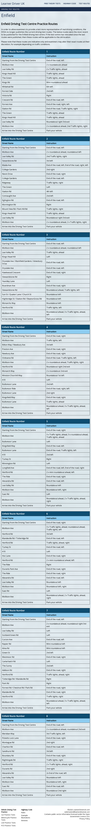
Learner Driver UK (13, 3)
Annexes (24, 820)
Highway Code (69, 3)
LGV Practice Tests (8, 823)
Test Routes (84, 3)
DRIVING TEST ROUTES (10, 9)
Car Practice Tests (8, 815)
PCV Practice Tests (8, 825)
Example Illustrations (25, 816)
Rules (23, 812)
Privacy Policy (84, 819)
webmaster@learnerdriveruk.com (77, 812)
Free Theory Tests (52, 3)
